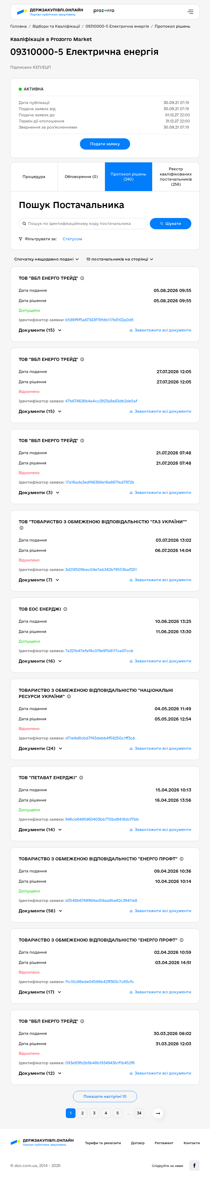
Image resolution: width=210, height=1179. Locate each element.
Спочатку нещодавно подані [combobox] (44, 259)
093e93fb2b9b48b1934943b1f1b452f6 (100, 1063)
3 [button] (94, 1113)
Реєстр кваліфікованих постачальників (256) (176, 176)
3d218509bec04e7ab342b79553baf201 (101, 569)
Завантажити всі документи (163, 330)
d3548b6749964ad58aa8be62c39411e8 (101, 900)
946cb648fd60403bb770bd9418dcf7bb (102, 819)
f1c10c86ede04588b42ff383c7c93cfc (99, 981)
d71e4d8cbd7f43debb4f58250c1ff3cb (100, 738)
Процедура (34, 176)
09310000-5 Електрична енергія (117, 26)
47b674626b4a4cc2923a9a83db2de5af (101, 401)
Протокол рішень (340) (128, 176)
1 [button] (70, 1113)
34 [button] (139, 1113)
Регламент (164, 1143)
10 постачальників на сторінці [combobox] (117, 259)
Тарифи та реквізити (103, 1143)
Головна (18, 26)
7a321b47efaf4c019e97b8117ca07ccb (99, 651)
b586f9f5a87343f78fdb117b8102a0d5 (99, 320)
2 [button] (82, 1113)
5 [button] (118, 1113)
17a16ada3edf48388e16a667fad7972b (99, 482)
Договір (137, 1143)
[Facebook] (194, 1165)
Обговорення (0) (81, 176)
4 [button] (106, 1113)
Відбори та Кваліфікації (56, 26)
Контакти (192, 1143)
